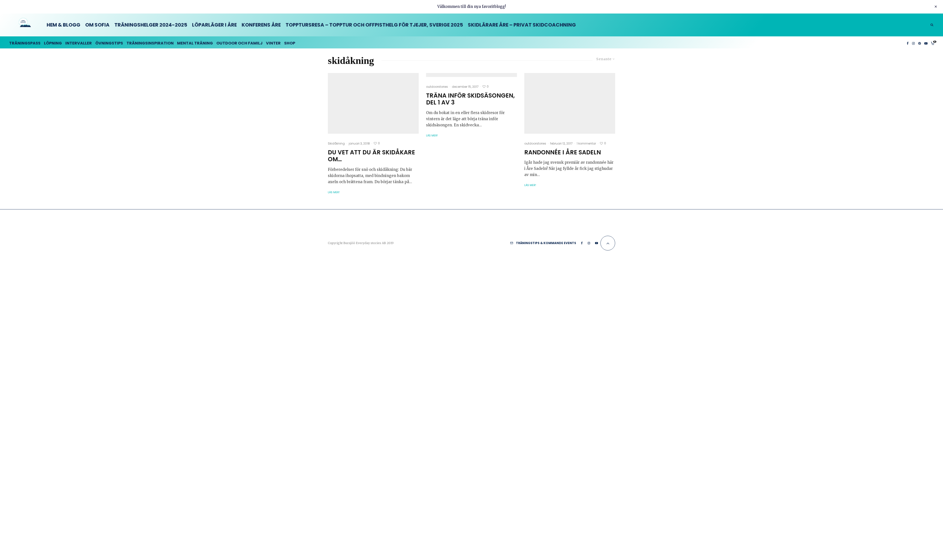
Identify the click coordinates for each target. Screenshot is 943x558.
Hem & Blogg (63, 24)
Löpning (53, 43)
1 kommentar (586, 143)
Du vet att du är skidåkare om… (371, 156)
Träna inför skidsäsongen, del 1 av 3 (470, 99)
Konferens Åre (261, 24)
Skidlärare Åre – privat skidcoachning (522, 24)
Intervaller (78, 43)
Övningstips (109, 43)
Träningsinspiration (150, 43)
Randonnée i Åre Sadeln (562, 152)
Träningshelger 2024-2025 (150, 24)
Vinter (273, 43)
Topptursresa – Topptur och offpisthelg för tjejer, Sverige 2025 (374, 24)
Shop (289, 43)
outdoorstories (437, 87)
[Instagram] (913, 42)
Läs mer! (334, 192)
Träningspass (25, 43)
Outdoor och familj (239, 43)
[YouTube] (926, 42)
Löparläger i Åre (214, 24)
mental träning (195, 43)
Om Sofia (97, 24)
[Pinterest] (919, 42)
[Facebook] (907, 42)
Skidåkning (336, 143)
